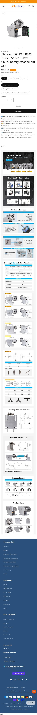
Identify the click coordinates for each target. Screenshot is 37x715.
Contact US (6, 604)
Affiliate (5, 550)
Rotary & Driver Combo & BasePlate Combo (16, 93)
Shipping (5, 631)
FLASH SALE (6, 596)
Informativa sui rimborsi (11, 706)
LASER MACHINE (7, 588)
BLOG (4, 608)
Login (1, 714)
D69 (5, 78)
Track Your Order (8, 638)
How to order (7, 635)
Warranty (6, 623)
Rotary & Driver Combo (10, 89)
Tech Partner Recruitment (10, 558)
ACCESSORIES (7, 592)
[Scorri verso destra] (22, 48)
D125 (25, 78)
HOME (5, 585)
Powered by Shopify (16, 703)
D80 (12, 78)
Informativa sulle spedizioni (16, 709)
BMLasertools (9, 703)
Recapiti (26, 709)
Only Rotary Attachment (11, 85)
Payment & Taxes (8, 627)
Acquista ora (18, 111)
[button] (3, 6)
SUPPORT (6, 600)
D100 (18, 78)
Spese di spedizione (5, 72)
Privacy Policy (7, 570)
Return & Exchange (8, 619)
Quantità (3, 96)
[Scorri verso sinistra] (15, 48)
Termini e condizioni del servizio (25, 706)
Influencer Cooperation (10, 554)
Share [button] (4, 146)
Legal (4, 573)
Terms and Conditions (9, 562)
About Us (6, 546)
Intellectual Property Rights (11, 566)
